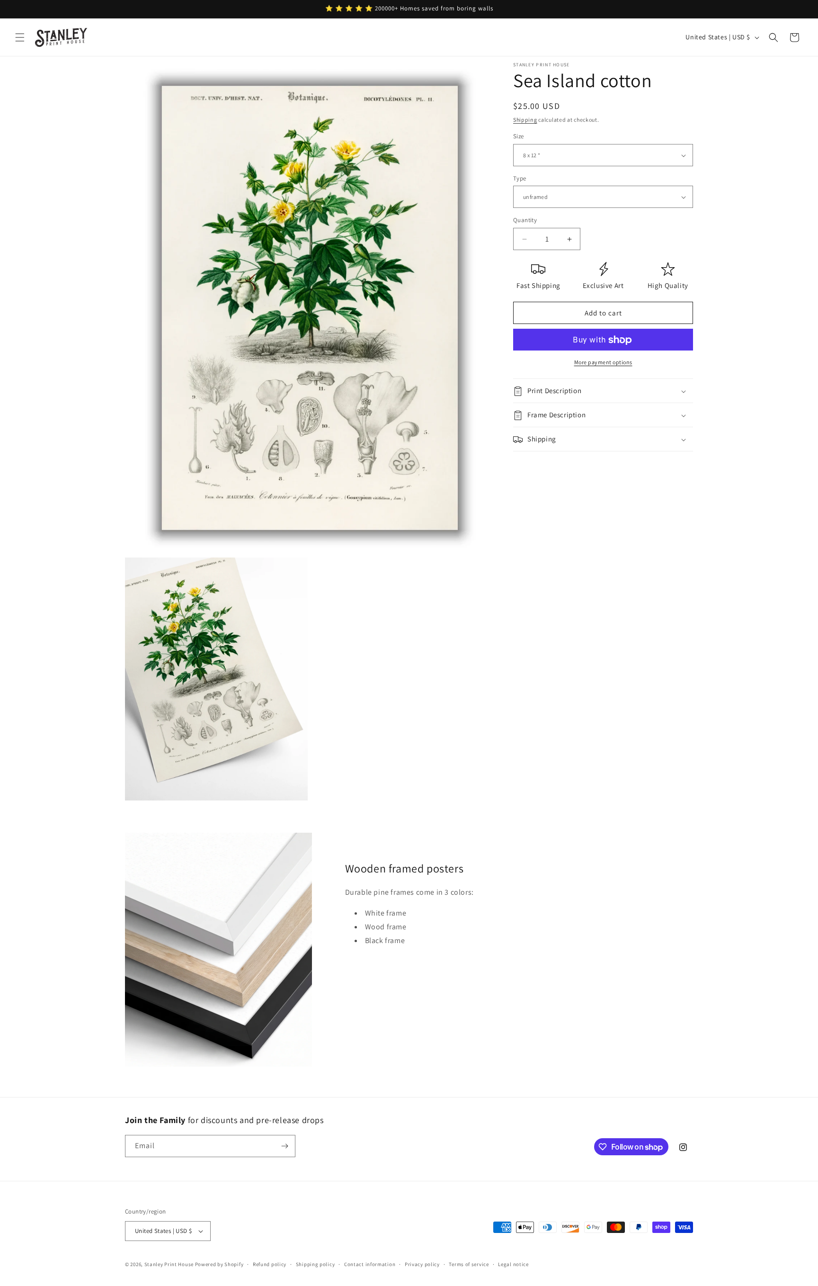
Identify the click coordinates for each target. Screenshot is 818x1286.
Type (519, 178)
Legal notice (513, 1263)
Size (518, 137)
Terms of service (469, 1263)
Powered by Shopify (219, 1264)
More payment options (603, 362)
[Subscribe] (284, 1146)
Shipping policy (315, 1263)
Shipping (525, 119)
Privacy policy (422, 1263)
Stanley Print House (169, 1264)
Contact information (369, 1263)
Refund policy (269, 1263)
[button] (19, 37)
